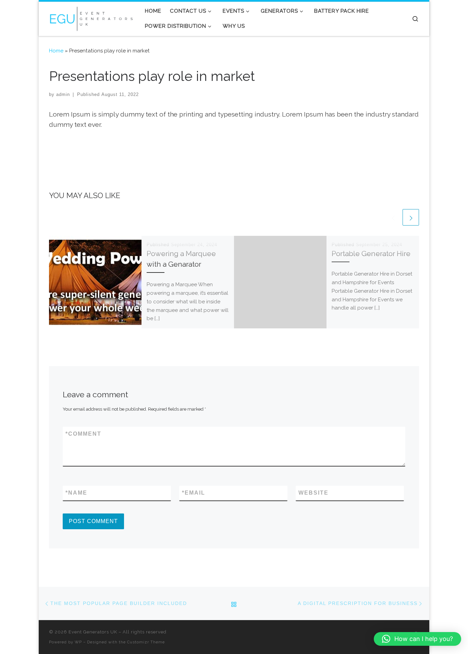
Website (313, 493)
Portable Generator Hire (371, 254)
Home (56, 51)
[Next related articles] (411, 217)
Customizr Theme (146, 642)
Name (76, 493)
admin (63, 94)
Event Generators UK (93, 631)
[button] (417, 639)
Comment (83, 434)
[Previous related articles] (393, 217)
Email (193, 493)
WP (78, 642)
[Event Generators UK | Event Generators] (92, 17)
